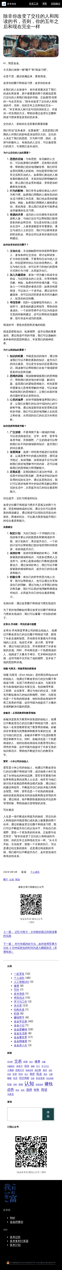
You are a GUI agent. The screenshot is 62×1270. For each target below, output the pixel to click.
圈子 (5, 879)
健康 (16, 985)
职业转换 (50, 1078)
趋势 (10, 1089)
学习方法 (45, 1066)
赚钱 (49, 1083)
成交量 (38, 1070)
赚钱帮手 (19, 1017)
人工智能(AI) (21, 981)
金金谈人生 (20, 1045)
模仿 (45, 1074)
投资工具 (33, 3)
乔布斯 (10, 1062)
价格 (25, 1061)
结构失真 (19, 1009)
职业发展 (40, 1078)
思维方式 (19, 1070)
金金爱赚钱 (20, 1029)
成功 (45, 1070)
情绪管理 (29, 1070)
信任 (31, 1062)
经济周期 (24, 1078)
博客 (44, 3)
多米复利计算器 (19, 1241)
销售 (36, 1089)
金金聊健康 (20, 1041)
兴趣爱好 (11, 1066)
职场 (16, 1013)
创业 (26, 1065)
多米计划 (15, 1244)
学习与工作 (20, 1001)
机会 (39, 1073)
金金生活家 (20, 1033)
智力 (26, 1074)
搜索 (48, 1114)
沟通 (51, 1074)
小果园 (10, 1070)
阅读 (17, 879)
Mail (12, 1217)
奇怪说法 (19, 997)
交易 (18, 1061)
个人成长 (35, 871)
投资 (15, 1074)
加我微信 (55, 3)
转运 (17, 1090)
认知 (11, 879)
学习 (38, 1066)
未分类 (18, 1005)
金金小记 (19, 1025)
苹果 (15, 1084)
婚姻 (33, 1066)
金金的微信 (16, 1221)
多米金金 (11, 3)
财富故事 (39, 1084)
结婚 (32, 1078)
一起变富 (19, 973)
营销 (21, 1084)
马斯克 (10, 1094)
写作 (16, 989)
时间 (21, 1074)
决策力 (19, 1066)
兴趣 (43, 1062)
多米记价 (15, 1237)
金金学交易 (20, 1021)
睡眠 (9, 1078)
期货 (32, 1073)
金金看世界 (20, 1037)
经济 (15, 1078)
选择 (29, 1089)
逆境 (22, 1090)
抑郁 (9, 1074)
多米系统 (19, 993)
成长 (50, 1070)
